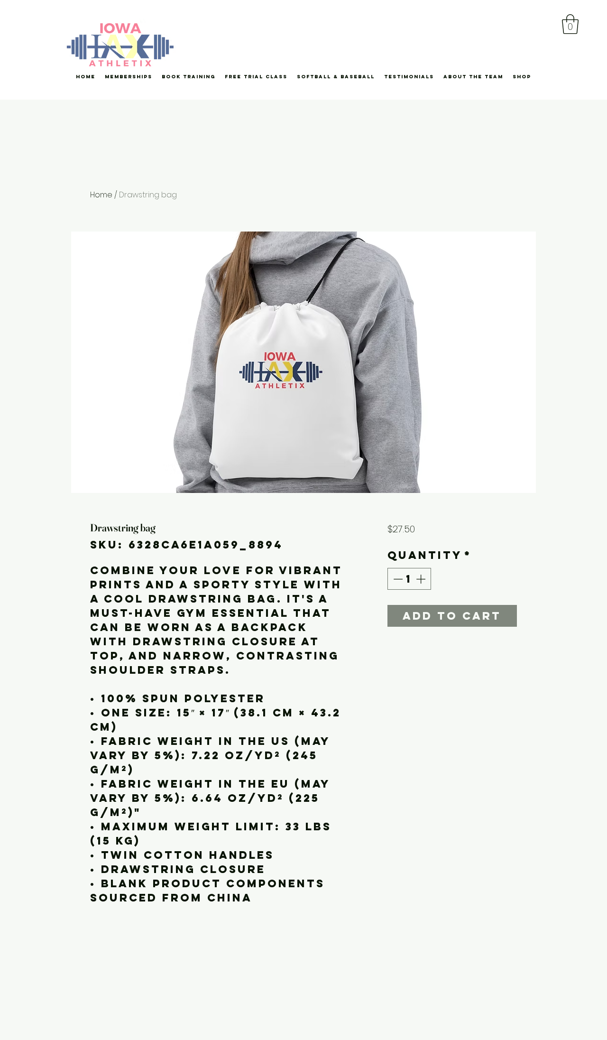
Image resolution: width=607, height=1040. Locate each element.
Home (101, 194)
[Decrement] (397, 578)
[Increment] (422, 578)
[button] (570, 24)
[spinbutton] (409, 578)
